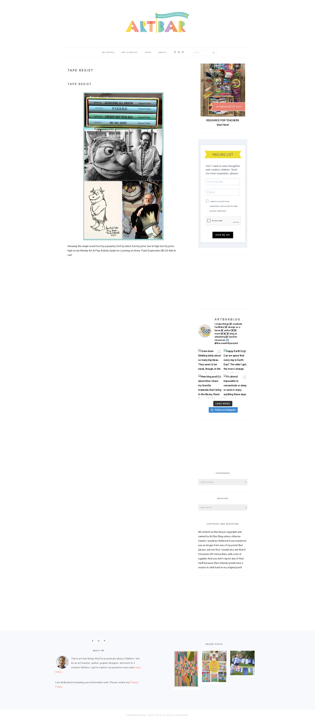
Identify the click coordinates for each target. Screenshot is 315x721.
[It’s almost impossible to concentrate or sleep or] (235, 386)
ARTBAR (157, 23)
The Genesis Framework (175, 715)
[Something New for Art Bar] (186, 686)
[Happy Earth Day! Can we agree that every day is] (235, 361)
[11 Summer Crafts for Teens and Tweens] (214, 681)
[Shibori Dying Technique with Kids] (242, 674)
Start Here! (223, 124)
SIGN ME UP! (222, 235)
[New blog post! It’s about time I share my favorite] (210, 386)
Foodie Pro (153, 715)
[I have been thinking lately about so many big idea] (210, 361)
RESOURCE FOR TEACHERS (222, 120)
